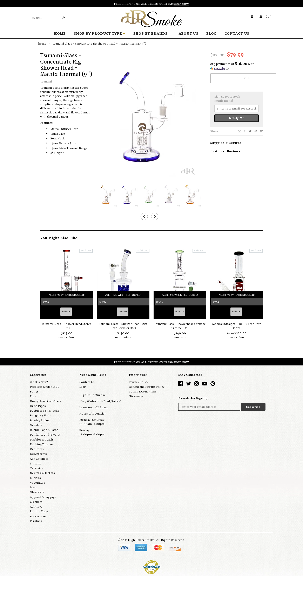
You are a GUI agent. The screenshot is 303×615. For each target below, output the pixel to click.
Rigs (33, 396)
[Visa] (124, 547)
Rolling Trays (39, 511)
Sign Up (66, 311)
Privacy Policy (138, 382)
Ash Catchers (39, 458)
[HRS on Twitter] (188, 384)
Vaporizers (37, 483)
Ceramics (36, 468)
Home (42, 43)
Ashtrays (36, 506)
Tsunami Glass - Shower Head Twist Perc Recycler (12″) (123, 326)
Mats (33, 487)
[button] (236, 66)
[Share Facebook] (244, 131)
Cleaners (36, 502)
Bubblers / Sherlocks (44, 411)
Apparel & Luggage (43, 497)
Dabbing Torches (42, 444)
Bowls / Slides (39, 420)
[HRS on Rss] (204, 384)
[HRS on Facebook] (180, 384)
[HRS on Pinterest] (212, 384)
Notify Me (236, 118)
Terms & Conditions (143, 391)
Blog (82, 387)
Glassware (37, 492)
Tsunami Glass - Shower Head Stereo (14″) (66, 326)
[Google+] (261, 131)
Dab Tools (37, 449)
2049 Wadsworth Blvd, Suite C (100, 401)
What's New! (39, 382)
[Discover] (175, 547)
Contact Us (87, 382)
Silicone (35, 463)
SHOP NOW (181, 4)
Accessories (38, 516)
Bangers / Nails (40, 415)
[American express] (141, 547)
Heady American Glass (45, 401)
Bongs (34, 391)
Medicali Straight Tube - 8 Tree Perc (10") (236, 326)
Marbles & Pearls (42, 439)
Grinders (36, 425)
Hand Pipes (38, 406)
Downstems (38, 454)
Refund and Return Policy (146, 387)
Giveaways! (136, 396)
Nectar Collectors (42, 473)
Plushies (36, 521)
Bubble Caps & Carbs (44, 430)
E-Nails (35, 478)
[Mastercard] (158, 547)
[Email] (239, 131)
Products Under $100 (44, 387)
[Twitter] (250, 131)
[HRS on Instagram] (196, 384)
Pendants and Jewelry (45, 434)
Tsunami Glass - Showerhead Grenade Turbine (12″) (180, 326)
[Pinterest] (256, 131)
